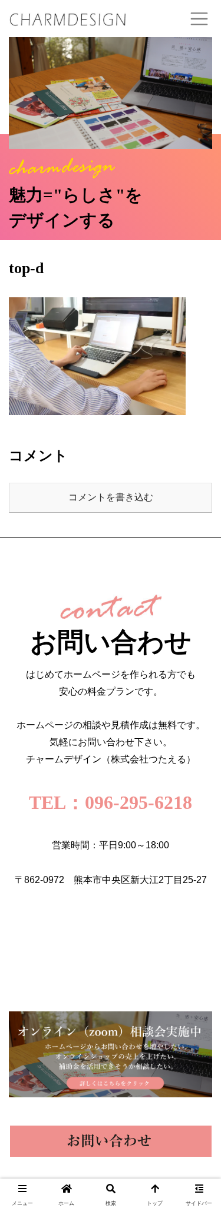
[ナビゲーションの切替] (199, 19)
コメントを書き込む (110, 497)
